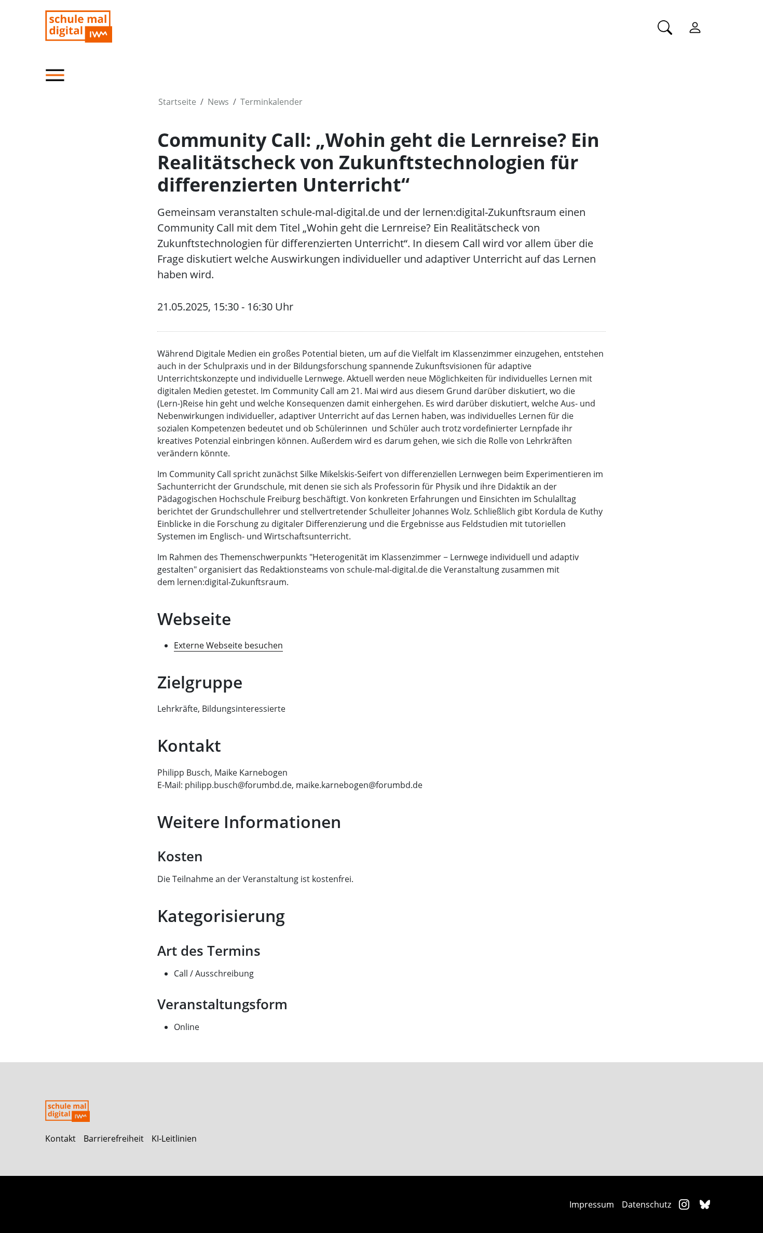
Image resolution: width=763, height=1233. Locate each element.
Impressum (591, 1204)
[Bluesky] (705, 1204)
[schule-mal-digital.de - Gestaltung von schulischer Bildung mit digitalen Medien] (130, 21)
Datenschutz (646, 1204)
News (218, 101)
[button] (101, 75)
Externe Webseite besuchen (228, 645)
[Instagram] (685, 1204)
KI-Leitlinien (174, 1138)
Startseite (177, 101)
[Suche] (665, 27)
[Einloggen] (695, 27)
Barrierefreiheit (114, 1138)
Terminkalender (271, 101)
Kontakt (60, 1138)
